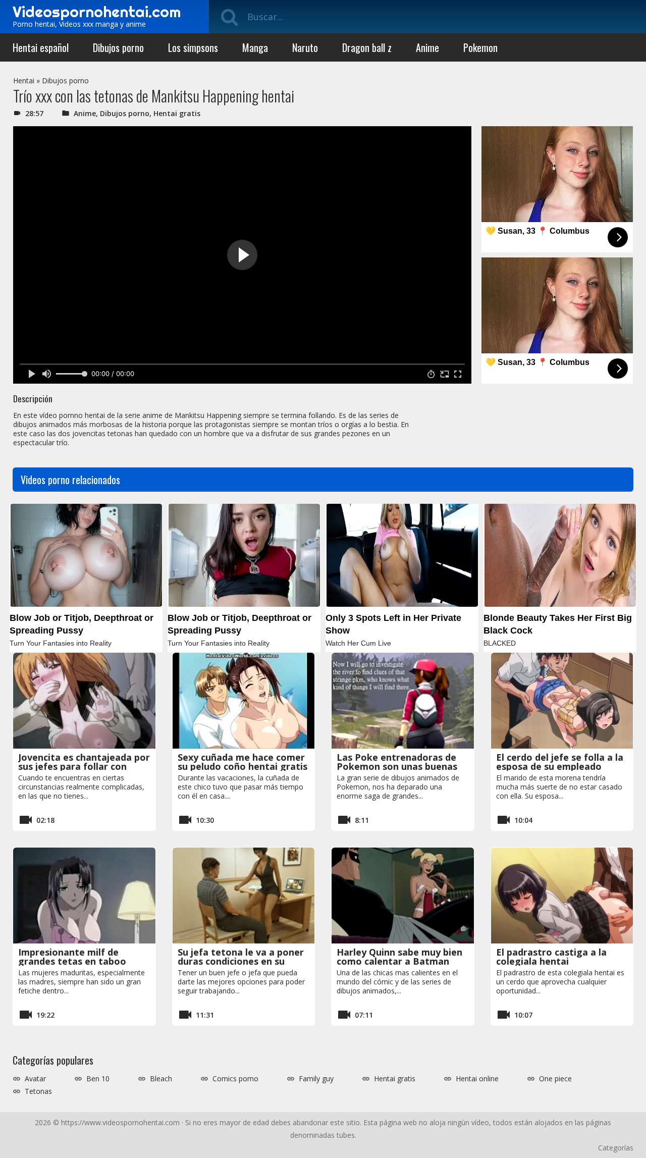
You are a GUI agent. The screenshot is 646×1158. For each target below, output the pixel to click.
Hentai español (41, 47)
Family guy (316, 1079)
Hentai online (477, 1079)
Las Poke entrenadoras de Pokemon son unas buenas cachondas (397, 766)
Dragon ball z (367, 47)
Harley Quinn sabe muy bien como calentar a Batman (399, 956)
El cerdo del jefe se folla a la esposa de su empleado (559, 761)
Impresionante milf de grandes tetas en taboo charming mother (72, 961)
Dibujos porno (118, 47)
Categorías (615, 1147)
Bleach (161, 1079)
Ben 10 (98, 1079)
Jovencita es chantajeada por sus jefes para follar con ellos (84, 766)
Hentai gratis (176, 113)
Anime (427, 47)
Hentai (23, 80)
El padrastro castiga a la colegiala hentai (551, 956)
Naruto (305, 47)
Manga (255, 47)
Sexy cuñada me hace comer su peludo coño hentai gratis (242, 761)
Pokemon (480, 47)
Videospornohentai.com (97, 11)
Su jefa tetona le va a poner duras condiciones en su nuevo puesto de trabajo (241, 961)
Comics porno (235, 1079)
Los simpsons (193, 47)
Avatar (35, 1079)
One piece (555, 1079)
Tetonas (38, 1091)
